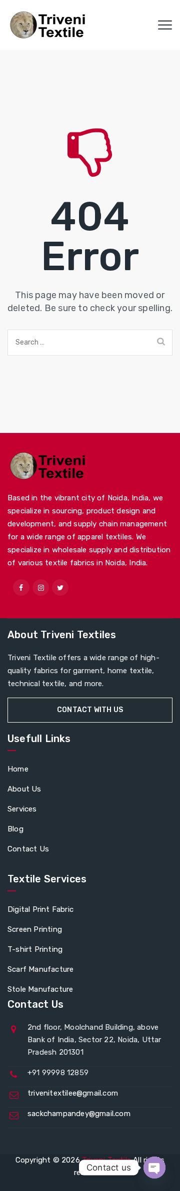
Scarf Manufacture (41, 969)
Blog (16, 828)
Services (22, 808)
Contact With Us (90, 710)
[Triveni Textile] (49, 25)
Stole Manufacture (40, 989)
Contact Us (28, 848)
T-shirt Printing (35, 949)
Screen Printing (35, 929)
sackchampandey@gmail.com (79, 1113)
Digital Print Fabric (41, 909)
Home (18, 769)
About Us (25, 789)
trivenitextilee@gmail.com (73, 1093)
